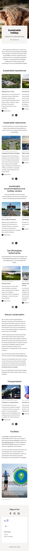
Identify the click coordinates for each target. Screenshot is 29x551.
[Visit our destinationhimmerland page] (18, 513)
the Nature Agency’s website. (10, 367)
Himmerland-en (7, 7)
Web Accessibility (8, 536)
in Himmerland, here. (21, 355)
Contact (6, 534)
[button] (11, 100)
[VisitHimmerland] (6, 520)
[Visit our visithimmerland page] (10, 513)
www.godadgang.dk (7, 442)
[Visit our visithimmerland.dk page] (14, 513)
